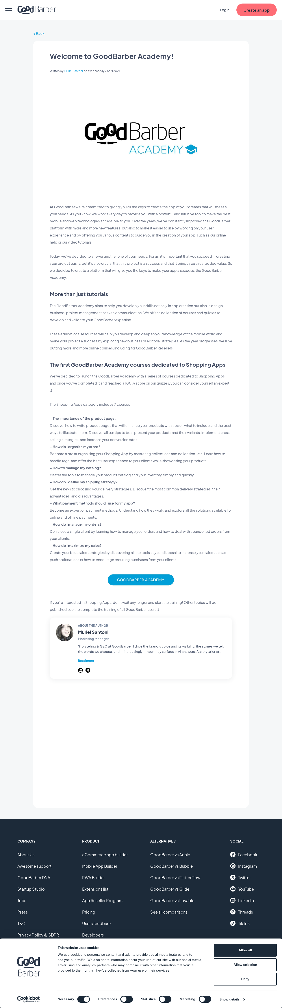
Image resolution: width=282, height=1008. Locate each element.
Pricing (88, 911)
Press (22, 911)
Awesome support (34, 866)
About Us (26, 854)
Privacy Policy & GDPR (38, 934)
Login (224, 10)
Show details (229, 999)
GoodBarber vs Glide (169, 889)
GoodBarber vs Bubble (171, 866)
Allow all (245, 950)
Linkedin (246, 900)
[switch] (126, 999)
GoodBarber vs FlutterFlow (175, 877)
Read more (86, 661)
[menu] (8, 10)
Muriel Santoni (73, 71)
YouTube (246, 889)
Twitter (244, 877)
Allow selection (245, 965)
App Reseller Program (102, 900)
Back (40, 33)
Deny (245, 979)
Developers (93, 934)
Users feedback (97, 923)
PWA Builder (93, 877)
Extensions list (95, 889)
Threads (245, 911)
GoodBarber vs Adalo (170, 854)
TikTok (244, 923)
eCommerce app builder (105, 854)
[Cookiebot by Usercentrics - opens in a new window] (28, 999)
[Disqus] (141, 741)
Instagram (247, 866)
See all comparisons (168, 911)
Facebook (247, 854)
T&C (21, 923)
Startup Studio (31, 889)
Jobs (21, 900)
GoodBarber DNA (33, 877)
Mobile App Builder (99, 866)
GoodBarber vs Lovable (172, 900)
